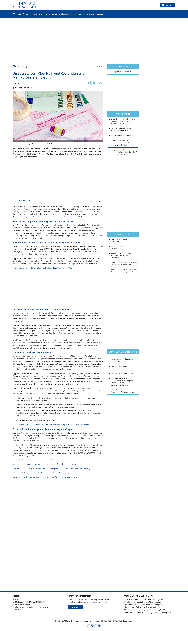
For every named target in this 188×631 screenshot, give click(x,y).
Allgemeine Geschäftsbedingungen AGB (31, 607)
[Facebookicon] (89, 625)
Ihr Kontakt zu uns (22, 604)
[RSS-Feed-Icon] (95, 625)
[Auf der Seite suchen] (173, 14)
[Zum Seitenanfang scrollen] (184, 627)
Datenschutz (107, 621)
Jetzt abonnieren (122, 72)
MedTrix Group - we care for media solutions (33, 610)
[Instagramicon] (92, 625)
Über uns (19, 599)
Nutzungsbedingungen (92, 621)
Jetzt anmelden (75, 607)
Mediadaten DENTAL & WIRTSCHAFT (30, 602)
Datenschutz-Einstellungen (123, 621)
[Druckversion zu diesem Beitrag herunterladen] (88, 83)
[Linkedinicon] (99, 625)
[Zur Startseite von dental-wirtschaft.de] (25, 5)
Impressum (78, 621)
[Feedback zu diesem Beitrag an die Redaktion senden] (100, 83)
